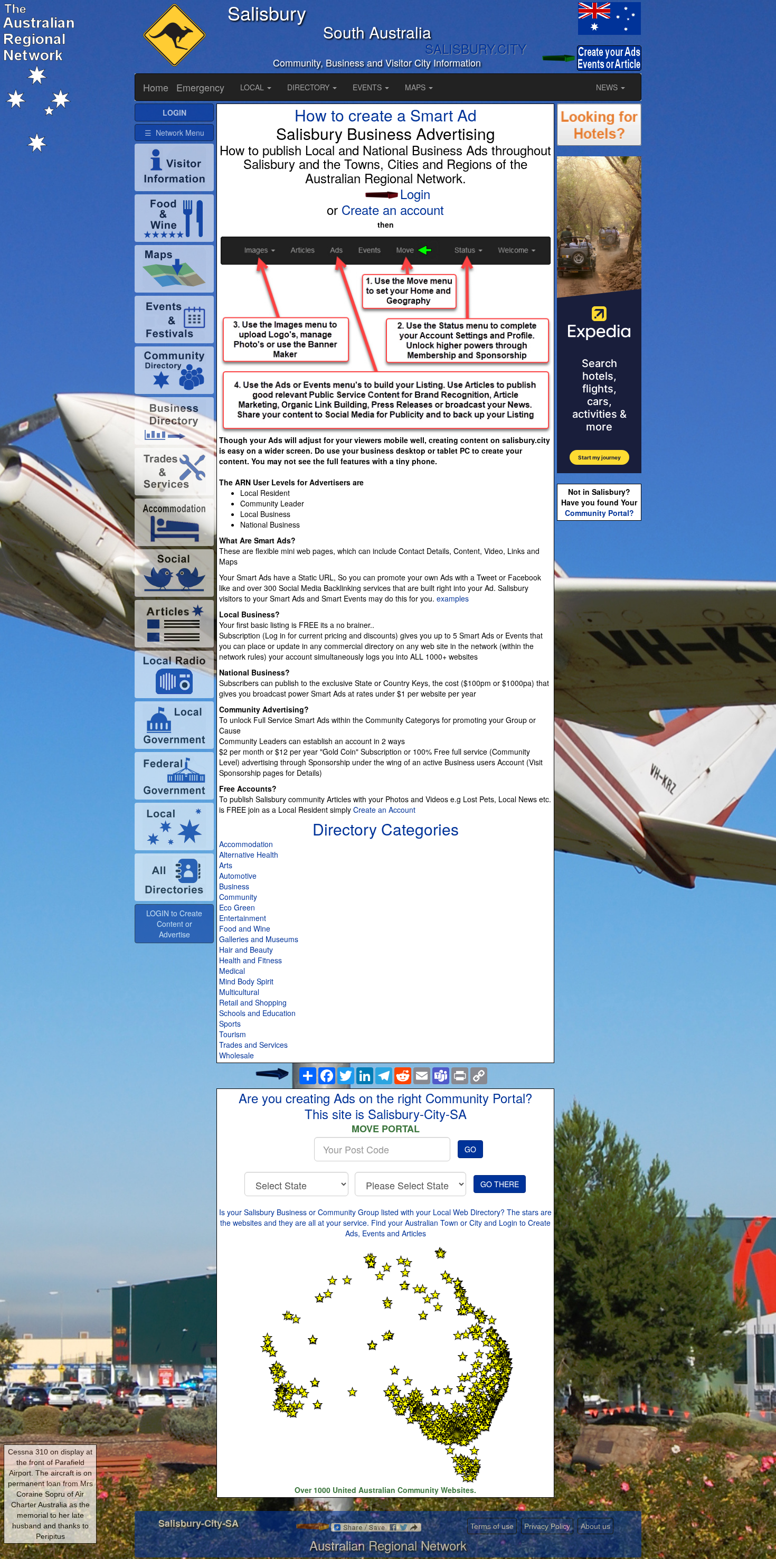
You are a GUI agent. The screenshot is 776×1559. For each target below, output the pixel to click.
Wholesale (236, 1055)
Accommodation (246, 844)
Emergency (200, 87)
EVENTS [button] (368, 87)
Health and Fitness (250, 960)
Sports (230, 1023)
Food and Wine (244, 928)
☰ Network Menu (174, 132)
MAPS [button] (416, 87)
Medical (232, 970)
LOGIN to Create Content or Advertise (174, 924)
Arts (225, 865)
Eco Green (237, 907)
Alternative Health (248, 854)
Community (238, 896)
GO (470, 1149)
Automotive (238, 875)
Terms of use (492, 1526)
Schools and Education (257, 1013)
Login (415, 193)
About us (595, 1526)
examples (453, 598)
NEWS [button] (608, 87)
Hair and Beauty (246, 949)
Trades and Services (253, 1044)
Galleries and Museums (258, 939)
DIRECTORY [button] (309, 87)
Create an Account (384, 809)
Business (234, 886)
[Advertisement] (599, 689)
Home (155, 87)
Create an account (393, 209)
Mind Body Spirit (246, 981)
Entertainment (242, 918)
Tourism (232, 1034)
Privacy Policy (547, 1526)
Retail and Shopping (253, 1002)
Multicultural (239, 992)
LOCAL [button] (253, 87)
